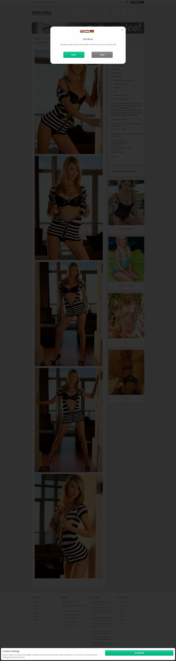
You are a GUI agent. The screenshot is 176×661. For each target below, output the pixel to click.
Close (102, 54)
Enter (73, 54)
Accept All (139, 653)
